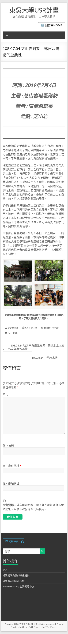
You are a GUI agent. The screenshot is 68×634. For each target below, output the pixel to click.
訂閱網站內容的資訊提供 (16, 575)
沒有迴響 (12, 333)
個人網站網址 (11, 483)
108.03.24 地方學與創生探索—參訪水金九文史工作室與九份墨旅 (33, 347)
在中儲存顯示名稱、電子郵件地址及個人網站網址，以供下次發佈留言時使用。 (33, 507)
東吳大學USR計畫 (34, 10)
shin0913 (13, 327)
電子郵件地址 (12, 465)
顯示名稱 (9, 445)
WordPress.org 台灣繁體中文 (18, 586)
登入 (5, 569)
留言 (5, 394)
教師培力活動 (51, 327)
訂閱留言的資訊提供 (14, 580)
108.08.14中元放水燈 (46, 357)
